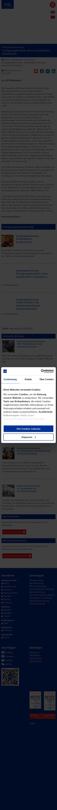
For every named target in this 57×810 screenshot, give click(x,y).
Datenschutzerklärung (15, 418)
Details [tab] (28, 379)
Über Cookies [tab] (47, 379)
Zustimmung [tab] (10, 379)
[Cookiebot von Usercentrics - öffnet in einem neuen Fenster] (41, 371)
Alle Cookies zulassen (28, 429)
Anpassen (26, 437)
